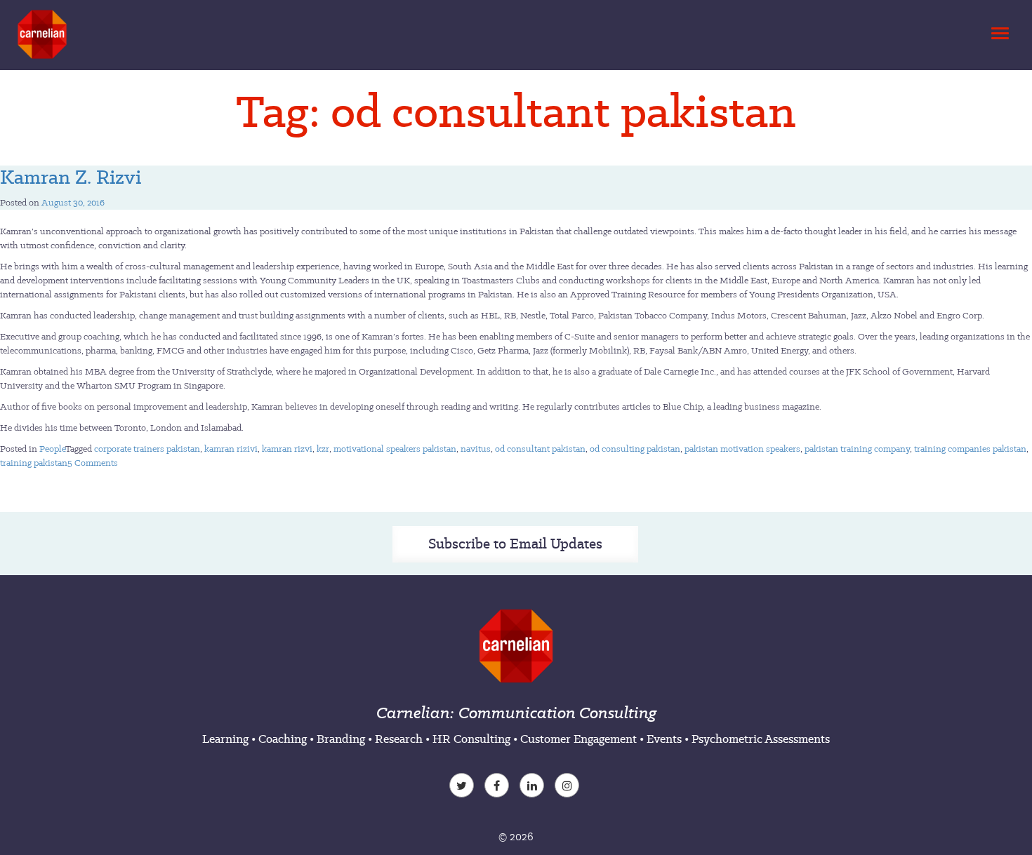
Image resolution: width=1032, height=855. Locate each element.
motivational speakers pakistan (394, 449)
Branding (341, 738)
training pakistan (33, 463)
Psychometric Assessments (761, 738)
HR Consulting (471, 738)
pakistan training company (857, 449)
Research (399, 738)
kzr (323, 449)
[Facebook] (498, 787)
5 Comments (92, 463)
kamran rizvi (287, 449)
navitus (476, 449)
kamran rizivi (231, 449)
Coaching (282, 738)
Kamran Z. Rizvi (70, 176)
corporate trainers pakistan (147, 449)
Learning (225, 738)
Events (664, 738)
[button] (997, 29)
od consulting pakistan (635, 449)
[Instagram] (569, 787)
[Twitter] (463, 787)
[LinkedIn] (534, 787)
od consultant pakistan (540, 449)
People (52, 449)
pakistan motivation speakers (742, 449)
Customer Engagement (578, 738)
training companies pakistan (970, 449)
